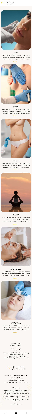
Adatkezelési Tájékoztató (16, 404)
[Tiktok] (19, 349)
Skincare (16, 107)
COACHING (16, 215)
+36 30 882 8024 (16, 343)
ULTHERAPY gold (16, 323)
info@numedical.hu (16, 345)
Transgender (16, 161)
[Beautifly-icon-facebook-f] (12, 349)
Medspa (16, 52)
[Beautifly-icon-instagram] (16, 349)
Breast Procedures (16, 269)
